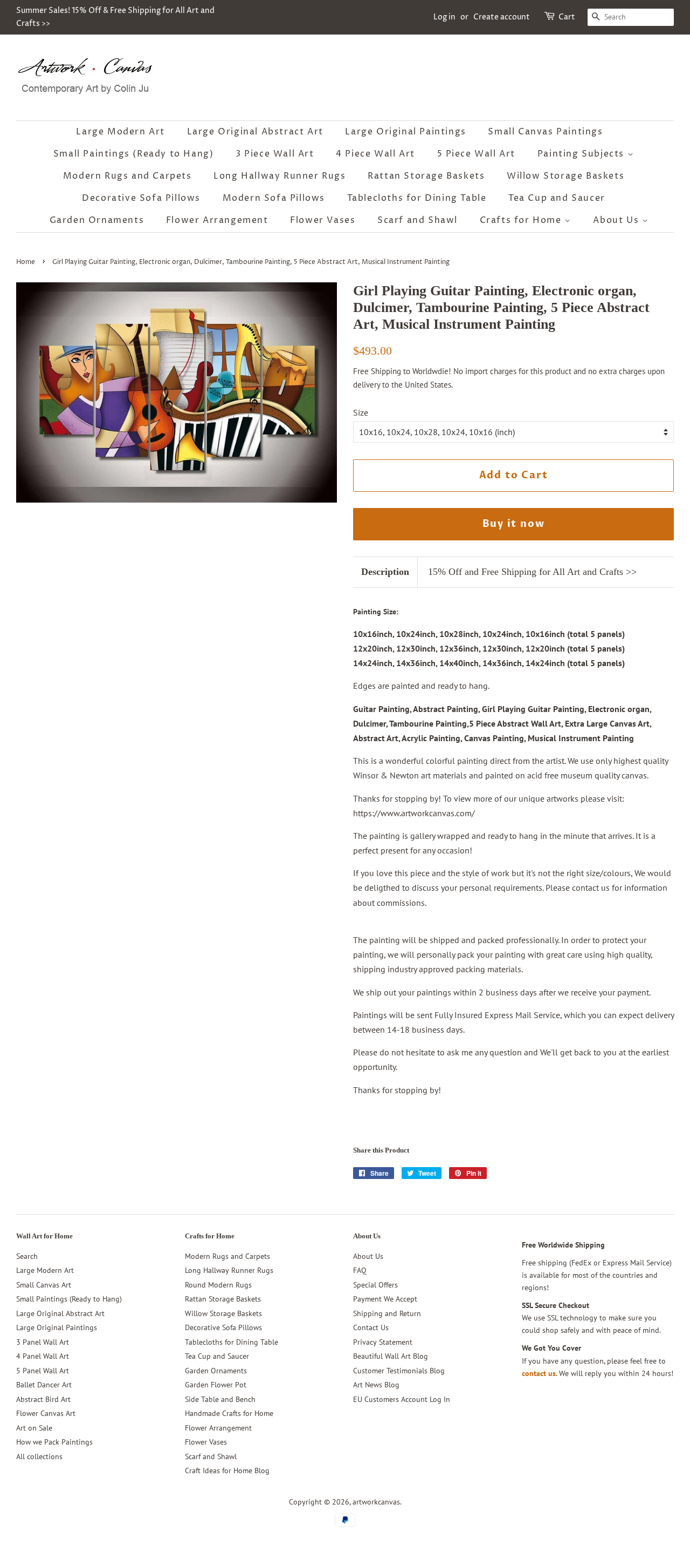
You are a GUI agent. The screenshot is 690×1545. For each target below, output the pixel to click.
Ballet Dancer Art (44, 1385)
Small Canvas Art (43, 1285)
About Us (617, 220)
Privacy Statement (382, 1342)
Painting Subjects (582, 154)
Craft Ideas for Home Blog (227, 1470)
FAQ (360, 1270)
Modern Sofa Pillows (274, 198)
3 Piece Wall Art (275, 154)
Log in (444, 17)
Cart (566, 17)
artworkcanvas (376, 1502)
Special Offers (375, 1285)
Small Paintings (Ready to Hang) (133, 154)
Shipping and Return (387, 1313)
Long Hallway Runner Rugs (279, 176)
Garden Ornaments (97, 220)
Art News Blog (376, 1385)
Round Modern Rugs (218, 1285)
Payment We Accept (385, 1299)
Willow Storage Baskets (565, 176)
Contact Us (371, 1327)
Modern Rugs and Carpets (127, 176)
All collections (39, 1456)
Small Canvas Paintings (545, 132)
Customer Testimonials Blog (399, 1370)
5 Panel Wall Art (42, 1370)
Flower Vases (322, 220)
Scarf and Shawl (417, 220)
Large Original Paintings (405, 132)
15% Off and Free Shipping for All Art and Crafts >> (532, 571)
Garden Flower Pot (215, 1385)
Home (25, 262)
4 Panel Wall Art (42, 1356)
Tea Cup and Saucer (556, 198)
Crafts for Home (522, 220)
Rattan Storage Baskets (426, 176)
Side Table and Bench (220, 1399)
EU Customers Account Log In (401, 1399)
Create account (501, 17)
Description (385, 571)
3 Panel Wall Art (42, 1342)
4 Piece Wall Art (375, 154)
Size (360, 412)
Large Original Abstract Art (255, 132)
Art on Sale (34, 1428)
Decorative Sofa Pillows (141, 198)
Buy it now (513, 524)
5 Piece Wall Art (476, 154)
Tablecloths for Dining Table (417, 198)
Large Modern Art (120, 132)
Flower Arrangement (217, 220)
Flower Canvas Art (45, 1413)
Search (27, 1256)
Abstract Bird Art (43, 1399)
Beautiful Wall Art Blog (390, 1356)
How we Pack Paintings (54, 1442)
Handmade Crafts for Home (229, 1413)
